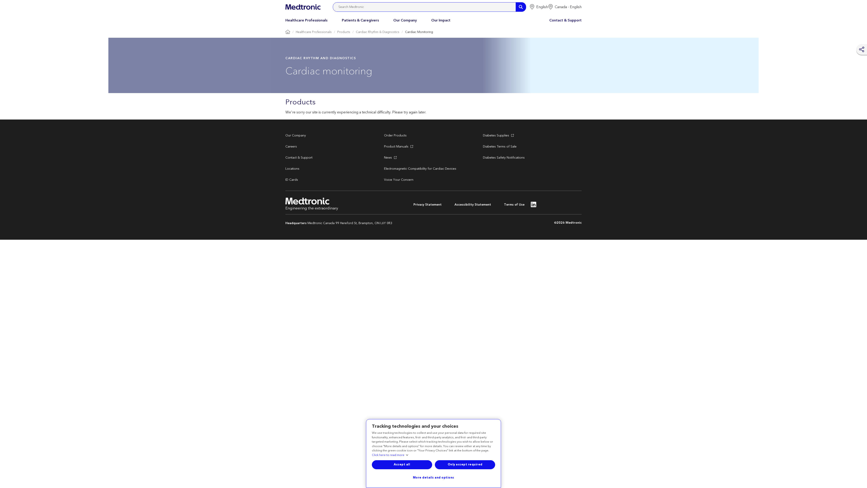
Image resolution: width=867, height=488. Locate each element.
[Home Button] (287, 32)
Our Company (405, 20)
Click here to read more (388, 455)
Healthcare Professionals (306, 20)
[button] (538, 7)
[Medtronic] (302, 7)
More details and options (433, 477)
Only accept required (465, 464)
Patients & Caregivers (360, 20)
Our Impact (440, 20)
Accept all (402, 464)
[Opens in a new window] (533, 206)
